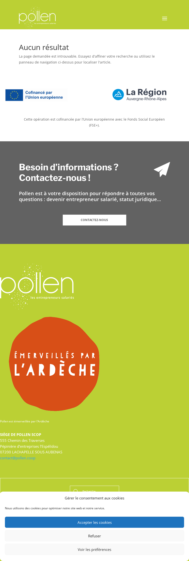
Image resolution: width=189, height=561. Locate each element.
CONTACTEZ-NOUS (94, 220)
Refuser (94, 535)
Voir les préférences (94, 549)
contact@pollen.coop (17, 457)
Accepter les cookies (95, 522)
